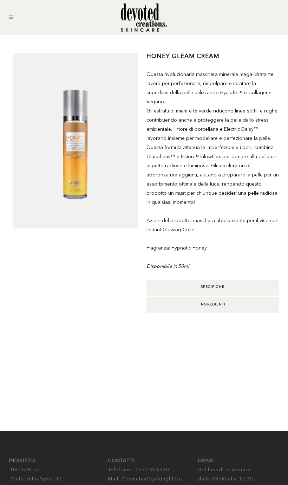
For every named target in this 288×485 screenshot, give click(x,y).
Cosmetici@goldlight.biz (152, 479)
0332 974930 (152, 469)
